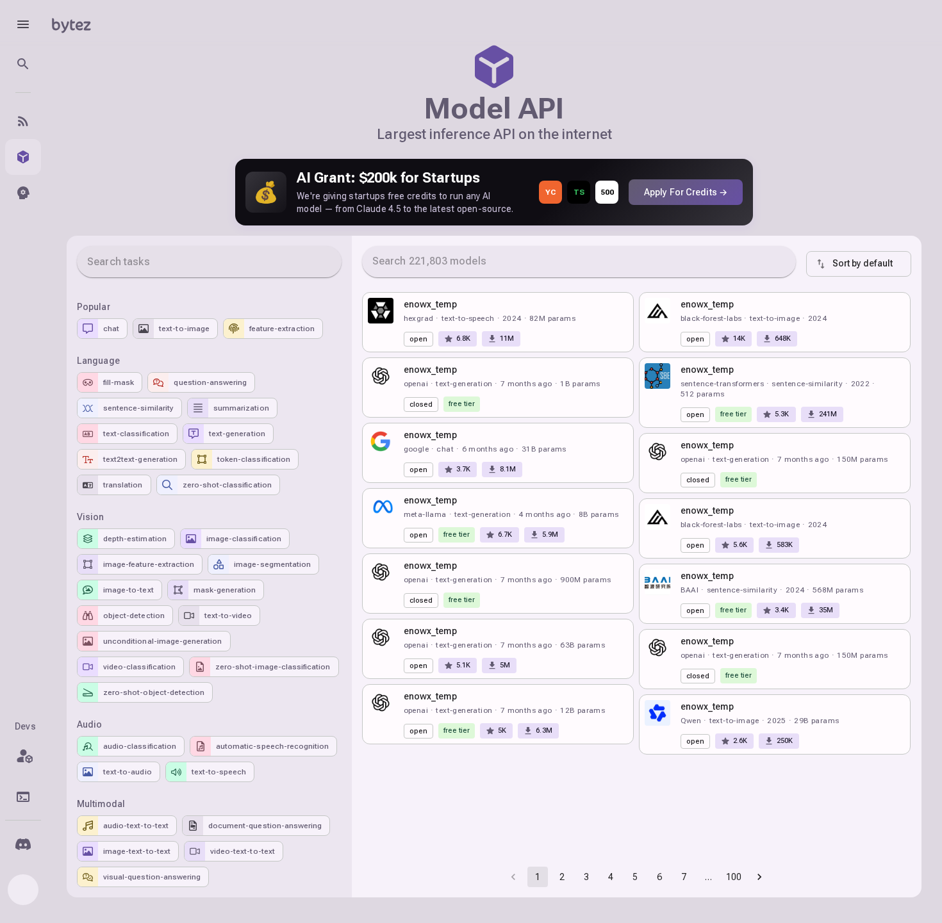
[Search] (23, 64)
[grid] (636, 414)
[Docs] (23, 797)
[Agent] (23, 193)
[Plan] (23, 756)
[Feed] (23, 121)
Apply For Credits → (685, 192)
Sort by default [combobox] (862, 263)
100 (733, 877)
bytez (71, 24)
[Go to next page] (759, 877)
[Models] (23, 157)
